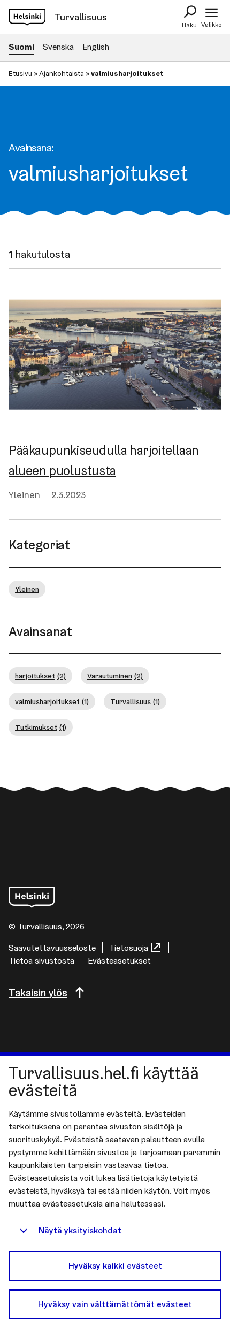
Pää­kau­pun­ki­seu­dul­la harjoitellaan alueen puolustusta (104, 460)
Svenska (58, 46)
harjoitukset (40, 676)
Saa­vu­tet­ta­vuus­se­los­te (52, 947)
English (95, 46)
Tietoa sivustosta (41, 960)
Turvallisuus (135, 701)
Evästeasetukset (119, 960)
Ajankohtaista (61, 73)
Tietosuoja (128, 947)
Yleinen (24, 495)
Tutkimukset (40, 727)
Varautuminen (115, 676)
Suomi (21, 46)
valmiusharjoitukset (52, 701)
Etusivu (20, 73)
